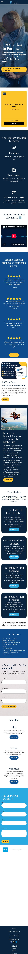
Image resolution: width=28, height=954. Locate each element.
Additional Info (5, 829)
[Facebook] (11, 942)
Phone (3, 820)
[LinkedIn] (16, 942)
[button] (14, 948)
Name (3, 802)
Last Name (4, 688)
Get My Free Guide (9, 706)
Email (3, 697)
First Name (4, 679)
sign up (5, 841)
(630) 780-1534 (16, 931)
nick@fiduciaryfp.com (14, 939)
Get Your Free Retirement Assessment (12, 69)
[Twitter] (14, 942)
